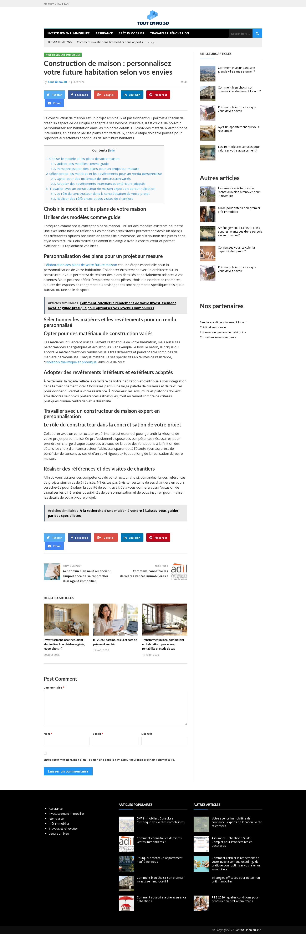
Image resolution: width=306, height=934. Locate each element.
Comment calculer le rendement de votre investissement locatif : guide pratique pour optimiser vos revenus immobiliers (236, 863)
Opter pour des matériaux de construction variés (91, 178)
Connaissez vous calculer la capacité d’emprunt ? (109, 42)
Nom (48, 734)
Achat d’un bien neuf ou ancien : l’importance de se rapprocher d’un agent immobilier (87, 576)
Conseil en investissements (218, 337)
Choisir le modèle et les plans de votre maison (82, 158)
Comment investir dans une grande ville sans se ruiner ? (236, 69)
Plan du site (253, 930)
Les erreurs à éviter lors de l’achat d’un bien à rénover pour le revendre (239, 192)
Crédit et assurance (213, 327)
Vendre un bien (59, 833)
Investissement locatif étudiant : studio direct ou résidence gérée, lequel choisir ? (64, 644)
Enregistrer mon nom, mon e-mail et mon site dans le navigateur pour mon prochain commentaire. (109, 759)
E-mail (98, 734)
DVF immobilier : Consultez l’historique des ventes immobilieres (161, 820)
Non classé (56, 819)
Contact (239, 930)
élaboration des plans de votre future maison (81, 264)
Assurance (104, 33)
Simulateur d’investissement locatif (223, 322)
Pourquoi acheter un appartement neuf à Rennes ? (160, 860)
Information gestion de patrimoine (223, 332)
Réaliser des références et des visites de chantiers (92, 198)
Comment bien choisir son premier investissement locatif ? (239, 89)
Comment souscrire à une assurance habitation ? (161, 899)
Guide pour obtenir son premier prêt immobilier (239, 210)
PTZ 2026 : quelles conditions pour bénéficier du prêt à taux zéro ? (235, 899)
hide (112, 150)
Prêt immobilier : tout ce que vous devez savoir (237, 109)
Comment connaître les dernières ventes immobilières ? (159, 840)
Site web (147, 734)
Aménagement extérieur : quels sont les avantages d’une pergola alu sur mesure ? (240, 231)
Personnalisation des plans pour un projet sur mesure (95, 168)
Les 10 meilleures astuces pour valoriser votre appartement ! (239, 148)
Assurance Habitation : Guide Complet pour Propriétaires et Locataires (232, 842)
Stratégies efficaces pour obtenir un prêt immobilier (236, 879)
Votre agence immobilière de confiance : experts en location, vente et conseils (237, 822)
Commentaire (54, 687)
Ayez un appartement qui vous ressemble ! (238, 129)
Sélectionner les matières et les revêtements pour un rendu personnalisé (104, 173)
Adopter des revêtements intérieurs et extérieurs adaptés (98, 183)
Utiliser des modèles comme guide (80, 163)
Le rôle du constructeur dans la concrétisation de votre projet (100, 193)
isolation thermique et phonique (71, 362)
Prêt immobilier (131, 33)
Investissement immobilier (68, 33)
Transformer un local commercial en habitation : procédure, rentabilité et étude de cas (163, 644)
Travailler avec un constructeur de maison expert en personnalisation (100, 188)
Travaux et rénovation (169, 33)
